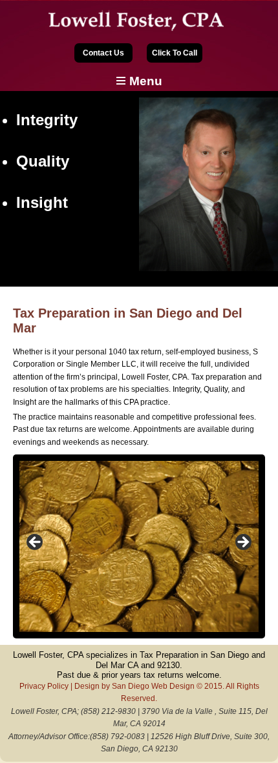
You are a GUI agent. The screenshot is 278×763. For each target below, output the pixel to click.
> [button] (242, 543)
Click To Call (174, 52)
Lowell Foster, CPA (139, 21)
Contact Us (103, 52)
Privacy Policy (44, 686)
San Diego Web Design (153, 686)
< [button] (35, 543)
